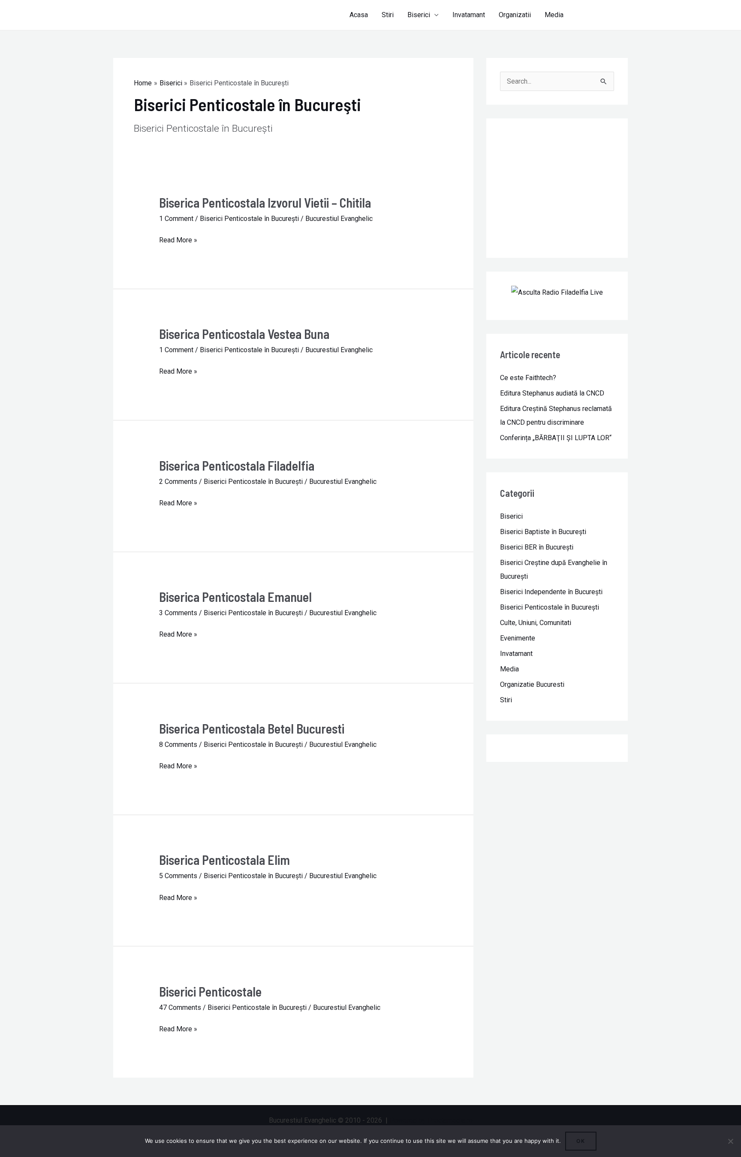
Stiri (388, 15)
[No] (730, 1141)
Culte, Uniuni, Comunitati (535, 623)
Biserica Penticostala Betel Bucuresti (251, 728)
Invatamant (468, 15)
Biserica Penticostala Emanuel (235, 596)
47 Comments (180, 1007)
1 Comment (176, 218)
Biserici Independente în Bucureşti (551, 592)
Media (554, 15)
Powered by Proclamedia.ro (431, 1120)
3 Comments (178, 613)
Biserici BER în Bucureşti (536, 547)
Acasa (358, 15)
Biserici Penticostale (210, 991)
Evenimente (517, 638)
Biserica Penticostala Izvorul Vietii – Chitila (265, 202)
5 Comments (178, 876)
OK (580, 1141)
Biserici (418, 15)
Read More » (178, 240)
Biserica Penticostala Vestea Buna (244, 333)
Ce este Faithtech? (528, 378)
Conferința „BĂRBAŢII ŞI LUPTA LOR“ (555, 438)
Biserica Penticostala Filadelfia (236, 465)
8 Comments (178, 744)
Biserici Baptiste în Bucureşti (543, 532)
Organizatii (515, 15)
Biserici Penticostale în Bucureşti (249, 218)
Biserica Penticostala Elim (224, 859)
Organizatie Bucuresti (532, 684)
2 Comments (178, 481)
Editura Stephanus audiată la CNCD (552, 393)
